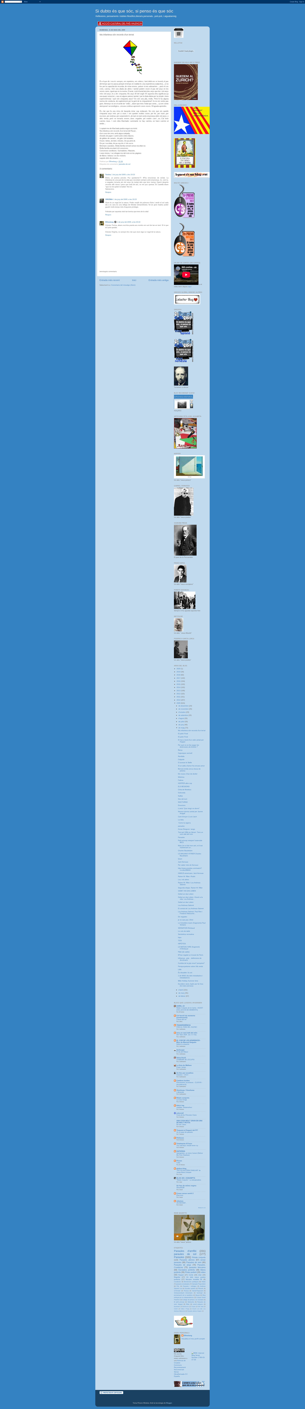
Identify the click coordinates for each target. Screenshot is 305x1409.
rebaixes (179, 1201)
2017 (179, 678)
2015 (179, 684)
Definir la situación (182, 1044)
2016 (179, 681)
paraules (181, 826)
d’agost (181, 718)
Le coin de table (184, 931)
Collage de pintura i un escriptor (192, 1300)
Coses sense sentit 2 (184, 1193)
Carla (178, 1163)
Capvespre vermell (185, 753)
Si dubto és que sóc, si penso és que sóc (134, 11)
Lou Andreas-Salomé (186, 905)
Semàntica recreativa (186, 934)
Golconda (181, 793)
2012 (179, 694)
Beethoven (186, 1306)
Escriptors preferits (186, 1270)
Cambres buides (183, 1080)
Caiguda (181, 759)
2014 (179, 687)
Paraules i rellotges (189, 1286)
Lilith (179, 969)
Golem (176, 1309)
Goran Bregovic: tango (186, 829)
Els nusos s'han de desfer (187, 774)
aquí (189, 286)
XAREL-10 (180, 1006)
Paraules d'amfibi (185, 1250)
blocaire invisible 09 (194, 1279)
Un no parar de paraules (184, 1132)
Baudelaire (177, 1306)
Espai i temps (181, 1067)
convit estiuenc (198, 1304)
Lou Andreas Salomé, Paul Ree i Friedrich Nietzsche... (190, 912)
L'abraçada (180, 1092)
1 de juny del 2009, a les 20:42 (128, 222)
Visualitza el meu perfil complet (193, 1339)
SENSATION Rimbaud (186, 928)
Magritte (177, 1277)
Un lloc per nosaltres (184, 1073)
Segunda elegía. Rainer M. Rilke (190, 888)
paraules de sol (124, 164)
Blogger (169, 1403)
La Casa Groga (181, 1100)
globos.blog (181, 1168)
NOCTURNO (183, 802)
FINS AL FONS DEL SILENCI (186, 1027)
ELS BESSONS (183, 786)
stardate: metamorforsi (184, 1107)
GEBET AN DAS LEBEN (187, 891)
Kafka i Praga (185, 1309)
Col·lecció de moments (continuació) (185, 1016)
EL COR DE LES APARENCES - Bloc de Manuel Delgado (188, 1041)
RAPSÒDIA (180, 1151)
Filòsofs (200, 1288)
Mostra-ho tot (202, 1207)
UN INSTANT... (181, 1203)
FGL (178, 1286)
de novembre (183, 709)
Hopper (181, 1275)
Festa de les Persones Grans (186, 1115)
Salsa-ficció (181, 1058)
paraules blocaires (197, 1267)
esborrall (180, 1113)
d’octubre (182, 712)
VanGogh (200, 1293)
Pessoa (186, 1291)
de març (181, 993)
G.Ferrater (177, 1291)
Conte (191, 1275)
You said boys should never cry (187, 1145)
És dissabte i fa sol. (185, 973)
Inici (134, 280)
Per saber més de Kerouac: (188, 865)
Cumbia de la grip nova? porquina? (191, 963)
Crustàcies (177, 1282)
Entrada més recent (109, 280)
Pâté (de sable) (184, 952)
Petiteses (180, 1138)
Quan (180, 859)
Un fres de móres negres (186, 1186)
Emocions (181, 805)
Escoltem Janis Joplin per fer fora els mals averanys (190, 985)
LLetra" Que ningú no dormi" (189, 808)
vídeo (203, 1272)
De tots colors (181, 1124)
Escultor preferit (190, 1288)
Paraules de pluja (182, 1265)
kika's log (180, 1105)
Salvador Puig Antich (199, 1284)
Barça (180, 750)
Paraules (181, 837)
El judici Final (183, 734)
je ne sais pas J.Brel (185, 920)
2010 (179, 700)
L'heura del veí (181, 1019)
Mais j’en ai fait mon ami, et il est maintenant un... (190, 846)
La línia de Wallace (184, 1065)
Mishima (181, 777)
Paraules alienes (187, 1260)
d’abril (180, 990)
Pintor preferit (190, 1272)
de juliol (181, 721)
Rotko (204, 1282)
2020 (179, 669)
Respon (108, 192)
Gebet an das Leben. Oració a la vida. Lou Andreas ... (190, 898)
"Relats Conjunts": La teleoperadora (188, 1180)
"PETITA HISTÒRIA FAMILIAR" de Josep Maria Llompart (188, 1171)
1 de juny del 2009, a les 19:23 (123, 174)
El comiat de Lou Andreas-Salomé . (191, 908)
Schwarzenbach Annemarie (183, 1293)
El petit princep (179, 1302)
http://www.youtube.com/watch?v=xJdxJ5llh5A (190, 869)
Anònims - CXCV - (182, 1075)
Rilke (187, 1304)
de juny (181, 725)
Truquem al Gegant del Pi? (187, 1130)
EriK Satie (200, 1306)
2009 (179, 703)
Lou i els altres (183, 879)
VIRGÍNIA (109, 199)
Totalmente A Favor (184, 1143)
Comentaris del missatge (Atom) (123, 285)
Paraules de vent (193, 1262)
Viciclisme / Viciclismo (185, 1090)
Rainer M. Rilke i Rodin (186, 876)
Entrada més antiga (159, 280)
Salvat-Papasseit (197, 1291)
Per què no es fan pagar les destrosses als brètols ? (188, 746)
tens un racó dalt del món (186, 1033)
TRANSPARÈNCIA (183, 1025)
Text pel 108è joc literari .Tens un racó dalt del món (190, 833)
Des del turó (182, 799)
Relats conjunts (182, 1098)
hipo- (180, 937)
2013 (179, 691)
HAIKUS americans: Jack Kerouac (191, 873)
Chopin (193, 1306)
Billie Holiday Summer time (188, 981)
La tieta (181, 820)
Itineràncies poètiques (191, 1282)
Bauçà (198, 1295)
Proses (179, 1161)
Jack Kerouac (183, 862)
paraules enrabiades (183, 1284)
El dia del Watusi (182, 1052)
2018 (179, 675)
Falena (180, 780)
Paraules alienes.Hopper (194, 1311)
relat (199, 1275)
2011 (179, 697)
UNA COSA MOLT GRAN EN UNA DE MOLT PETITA (189, 1122)
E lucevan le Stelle (185, 762)
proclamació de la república (183, 1295)
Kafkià (180, 796)
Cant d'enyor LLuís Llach (187, 817)
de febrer (182, 996)
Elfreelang (109, 222)
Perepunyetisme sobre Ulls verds (190, 966)
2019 (179, 672)
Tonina (108, 174)
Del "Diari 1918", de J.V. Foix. (186, 1035)
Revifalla (181, 756)
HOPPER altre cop (185, 783)
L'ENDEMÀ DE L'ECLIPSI (185, 1060)
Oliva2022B (180, 1187)
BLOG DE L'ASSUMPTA (185, 1178)
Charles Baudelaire (185, 851)
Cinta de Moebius (184, 790)
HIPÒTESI (182, 944)
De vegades (182, 917)
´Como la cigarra (184, 823)
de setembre (183, 715)
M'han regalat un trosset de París (190, 955)
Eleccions (179, 1195)
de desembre (183, 706)
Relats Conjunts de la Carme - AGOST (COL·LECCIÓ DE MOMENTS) (189, 1009)
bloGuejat (180, 1050)
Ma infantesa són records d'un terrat (191, 730)
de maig (181, 728)
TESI (180, 940)
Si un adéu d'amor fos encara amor (191, 766)
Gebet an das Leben (185, 894)
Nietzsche (191, 1302)
